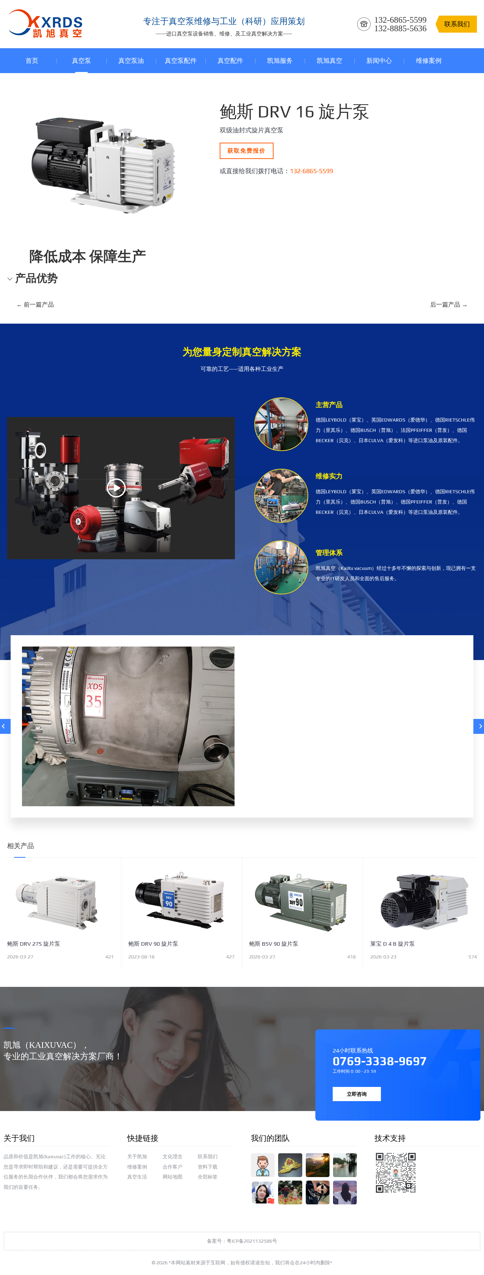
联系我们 (208, 1156)
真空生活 (137, 1177)
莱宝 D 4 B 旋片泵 (392, 943)
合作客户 (172, 1167)
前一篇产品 (35, 304)
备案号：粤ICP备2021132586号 (242, 1241)
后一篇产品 (449, 304)
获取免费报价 (246, 150)
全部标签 (208, 1177)
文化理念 (172, 1156)
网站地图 (172, 1177)
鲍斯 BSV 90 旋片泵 (273, 943)
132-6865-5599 (311, 171)
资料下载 (208, 1167)
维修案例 (137, 1167)
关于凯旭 (137, 1156)
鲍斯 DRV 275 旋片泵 (33, 943)
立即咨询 (357, 1094)
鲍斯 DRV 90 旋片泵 (153, 943)
